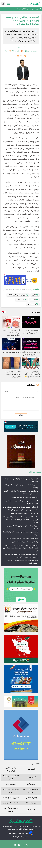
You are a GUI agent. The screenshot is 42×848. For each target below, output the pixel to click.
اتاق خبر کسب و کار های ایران (11, 778)
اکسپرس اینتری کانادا (11, 797)
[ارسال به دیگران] (21, 56)
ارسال (21, 415)
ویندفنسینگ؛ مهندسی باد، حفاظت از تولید (24, 542)
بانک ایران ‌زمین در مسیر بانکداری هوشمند (28, 9)
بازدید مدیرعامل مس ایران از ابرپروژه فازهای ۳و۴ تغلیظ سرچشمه (20, 533)
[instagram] (23, 845)
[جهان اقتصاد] (33, 3)
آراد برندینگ (31, 777)
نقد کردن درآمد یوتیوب (11, 802)
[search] (3, 3)
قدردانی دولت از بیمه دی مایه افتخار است (24, 513)
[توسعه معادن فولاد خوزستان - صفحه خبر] (21, 618)
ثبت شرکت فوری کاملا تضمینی (31, 791)
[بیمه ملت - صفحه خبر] (21, 735)
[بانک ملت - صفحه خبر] (21, 701)
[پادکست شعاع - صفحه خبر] (21, 585)
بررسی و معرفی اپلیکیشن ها (10, 769)
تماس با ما (25, 836)
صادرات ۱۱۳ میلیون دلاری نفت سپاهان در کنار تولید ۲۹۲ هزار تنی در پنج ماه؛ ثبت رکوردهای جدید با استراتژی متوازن (20, 520)
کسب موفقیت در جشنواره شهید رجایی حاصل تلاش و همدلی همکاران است (21, 502)
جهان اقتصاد (8, 826)
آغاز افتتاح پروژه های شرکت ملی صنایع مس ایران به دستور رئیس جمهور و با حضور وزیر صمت (21, 555)
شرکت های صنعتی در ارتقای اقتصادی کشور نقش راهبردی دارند (22, 562)
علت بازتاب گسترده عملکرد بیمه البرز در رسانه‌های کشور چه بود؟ (21, 486)
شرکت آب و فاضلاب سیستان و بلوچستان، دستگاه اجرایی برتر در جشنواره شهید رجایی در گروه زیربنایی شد (20, 508)
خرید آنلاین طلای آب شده (10, 791)
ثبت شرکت (31, 784)
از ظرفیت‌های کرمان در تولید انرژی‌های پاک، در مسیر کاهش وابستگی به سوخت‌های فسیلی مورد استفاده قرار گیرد (20, 548)
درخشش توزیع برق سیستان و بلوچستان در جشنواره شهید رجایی (21, 480)
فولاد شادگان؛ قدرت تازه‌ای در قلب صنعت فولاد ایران (21, 538)
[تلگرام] (17, 56)
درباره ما (16, 836)
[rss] (27, 845)
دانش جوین (31, 769)
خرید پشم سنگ (31, 802)
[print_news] (25, 56)
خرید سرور (31, 809)
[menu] (8, 3)
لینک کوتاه (36, 289)
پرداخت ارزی (11, 784)
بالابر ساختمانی (31, 797)
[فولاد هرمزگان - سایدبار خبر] (21, 451)
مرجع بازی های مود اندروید (11, 810)
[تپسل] (5, 275)
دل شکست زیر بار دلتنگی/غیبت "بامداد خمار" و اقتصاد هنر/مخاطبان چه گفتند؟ (21, 492)
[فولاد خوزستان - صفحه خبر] (21, 649)
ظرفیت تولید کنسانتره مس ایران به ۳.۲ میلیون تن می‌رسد (22, 527)
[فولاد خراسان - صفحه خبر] (21, 679)
